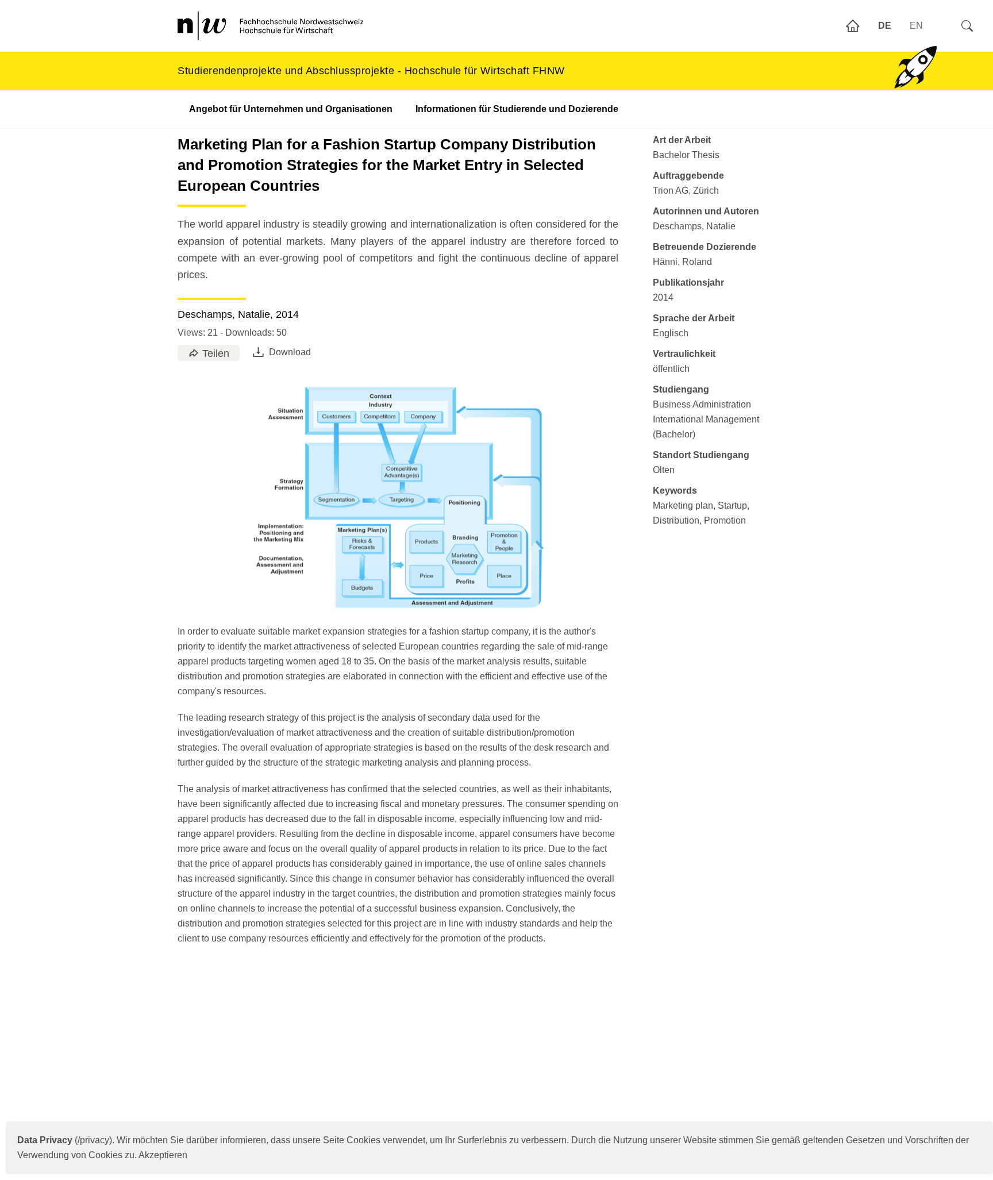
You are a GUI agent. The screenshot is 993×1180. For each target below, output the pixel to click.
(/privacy (63, 1140)
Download (290, 352)
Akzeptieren (162, 1155)
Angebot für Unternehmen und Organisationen (290, 109)
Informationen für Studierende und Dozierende (516, 109)
